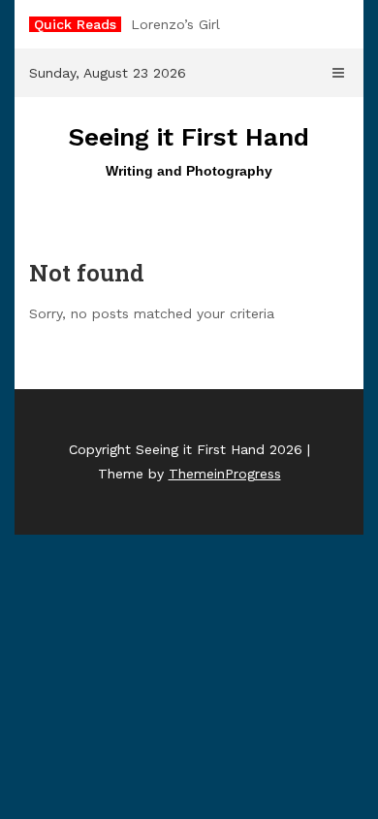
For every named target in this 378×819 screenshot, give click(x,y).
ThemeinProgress (225, 473)
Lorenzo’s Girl (175, 24)
